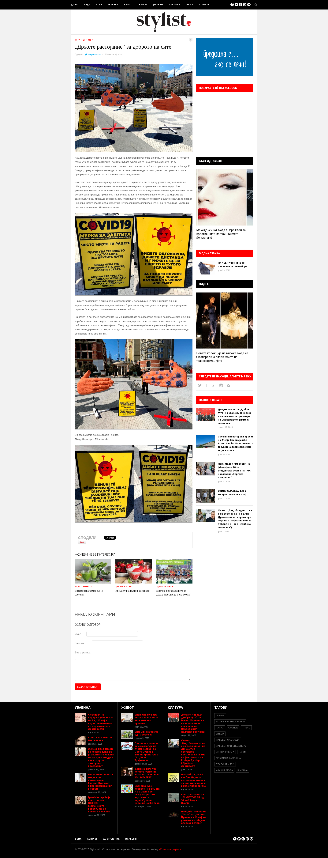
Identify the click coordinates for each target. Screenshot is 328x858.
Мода (87, 4)
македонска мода (227, 740)
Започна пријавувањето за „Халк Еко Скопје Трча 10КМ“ (173, 592)
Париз (220, 728)
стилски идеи (225, 764)
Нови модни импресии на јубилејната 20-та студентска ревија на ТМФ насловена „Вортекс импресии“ (234, 470)
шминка (242, 770)
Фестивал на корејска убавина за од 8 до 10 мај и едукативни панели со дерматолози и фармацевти (101, 721)
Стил (99, 4)
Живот (128, 4)
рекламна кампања (228, 758)
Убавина (113, 4)
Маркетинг (132, 839)
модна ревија (225, 752)
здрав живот (84, 40)
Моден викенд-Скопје (230, 721)
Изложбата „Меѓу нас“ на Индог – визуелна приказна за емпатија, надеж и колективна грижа (193, 780)
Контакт (204, 4)
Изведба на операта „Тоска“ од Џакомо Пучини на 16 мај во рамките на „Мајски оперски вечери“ (194, 817)
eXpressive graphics (170, 849)
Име (78, 634)
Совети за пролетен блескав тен (100, 739)
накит (243, 752)
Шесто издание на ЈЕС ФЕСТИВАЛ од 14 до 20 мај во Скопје (192, 798)
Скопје (233, 728)
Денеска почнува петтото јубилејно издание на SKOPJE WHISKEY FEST (146, 773)
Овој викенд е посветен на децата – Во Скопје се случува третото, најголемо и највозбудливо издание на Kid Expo (147, 794)
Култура (142, 4)
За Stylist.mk (111, 839)
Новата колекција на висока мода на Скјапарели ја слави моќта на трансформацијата (222, 357)
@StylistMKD (94, 54)
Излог (190, 4)
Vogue (220, 715)
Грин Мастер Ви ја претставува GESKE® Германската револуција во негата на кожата (99, 804)
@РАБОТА (158, 4)
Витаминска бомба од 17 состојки (146, 733)
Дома (74, 4)
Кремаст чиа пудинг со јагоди (132, 590)
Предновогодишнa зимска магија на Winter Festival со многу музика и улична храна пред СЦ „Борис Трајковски (146, 752)
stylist (80, 54)
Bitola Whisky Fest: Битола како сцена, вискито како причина (146, 719)
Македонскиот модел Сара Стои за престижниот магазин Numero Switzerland (221, 234)
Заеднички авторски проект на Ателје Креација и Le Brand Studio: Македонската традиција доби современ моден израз (235, 443)
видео (220, 734)
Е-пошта (80, 643)
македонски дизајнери (231, 746)
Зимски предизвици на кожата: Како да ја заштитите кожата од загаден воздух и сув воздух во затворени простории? (101, 757)
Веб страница (82, 652)
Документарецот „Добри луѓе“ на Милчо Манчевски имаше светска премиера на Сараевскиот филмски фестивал (235, 416)
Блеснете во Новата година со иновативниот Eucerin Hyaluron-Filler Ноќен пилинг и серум (100, 781)
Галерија (175, 4)
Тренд (246, 728)
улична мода (224, 770)
